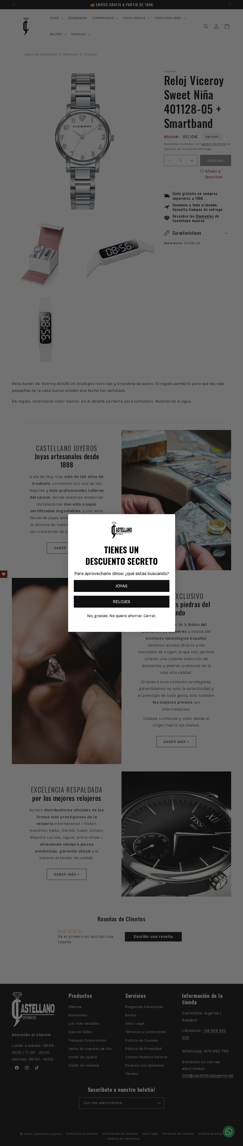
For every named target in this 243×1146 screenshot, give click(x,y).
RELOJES (121, 601)
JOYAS (121, 586)
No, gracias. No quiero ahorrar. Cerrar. (121, 616)
